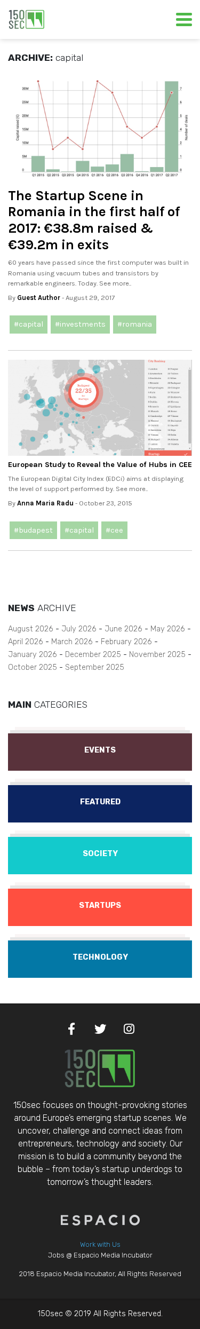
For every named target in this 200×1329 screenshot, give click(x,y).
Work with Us (100, 1244)
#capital (28, 324)
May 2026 (167, 629)
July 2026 (79, 629)
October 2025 (32, 667)
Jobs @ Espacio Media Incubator (100, 1255)
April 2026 (25, 641)
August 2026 (30, 629)
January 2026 (32, 654)
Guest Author (38, 298)
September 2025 (94, 667)
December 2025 (93, 654)
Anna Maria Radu (45, 503)
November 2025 (157, 654)
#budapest (33, 530)
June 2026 (123, 629)
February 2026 (126, 641)
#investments (80, 324)
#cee (114, 530)
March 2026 (72, 641)
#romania (134, 324)
